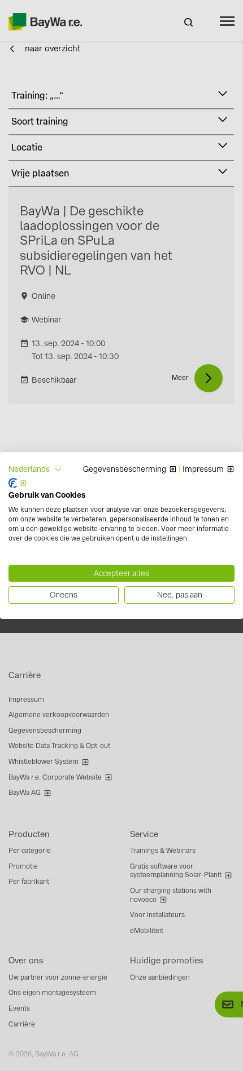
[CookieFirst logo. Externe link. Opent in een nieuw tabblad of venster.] (17, 483)
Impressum (203, 469)
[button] (35, 469)
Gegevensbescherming (124, 469)
